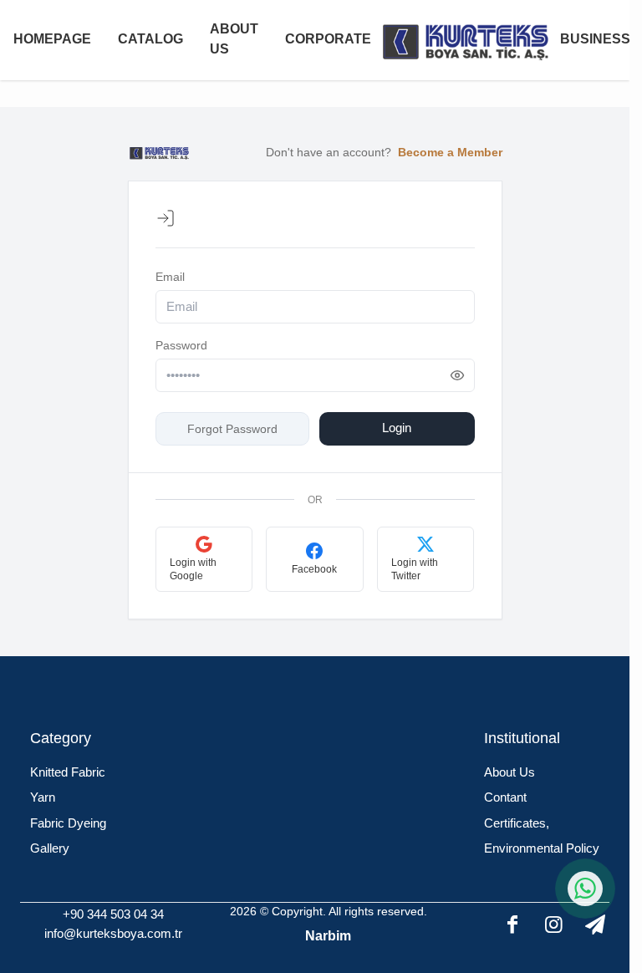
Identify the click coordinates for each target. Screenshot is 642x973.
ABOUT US (234, 39)
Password (181, 345)
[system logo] (465, 40)
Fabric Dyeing (68, 823)
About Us (509, 772)
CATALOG (150, 39)
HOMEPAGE (52, 39)
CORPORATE (328, 39)
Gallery (49, 848)
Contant (505, 797)
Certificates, (516, 823)
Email (170, 276)
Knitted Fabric (67, 772)
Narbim (328, 936)
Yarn (42, 797)
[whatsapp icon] (585, 888)
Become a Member (450, 152)
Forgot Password (232, 429)
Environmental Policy (541, 848)
